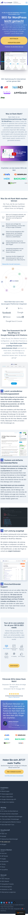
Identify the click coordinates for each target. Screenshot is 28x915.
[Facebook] (9, 903)
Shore (3, 867)
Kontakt (4, 836)
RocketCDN (5, 861)
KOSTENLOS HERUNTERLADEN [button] (14, 40)
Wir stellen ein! (6, 841)
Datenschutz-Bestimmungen (10, 839)
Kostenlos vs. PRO (7, 889)
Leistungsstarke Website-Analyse (11, 822)
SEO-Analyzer (6, 878)
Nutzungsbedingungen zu (7, 904)
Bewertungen (5, 791)
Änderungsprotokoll (7, 794)
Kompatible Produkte (8, 884)
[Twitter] (1, 903)
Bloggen (4, 844)
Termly (4, 864)
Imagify (4, 859)
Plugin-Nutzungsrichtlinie (7, 906)
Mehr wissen (14, 665)
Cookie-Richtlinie (19, 904)
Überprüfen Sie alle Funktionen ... (11, 264)
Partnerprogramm (7, 886)
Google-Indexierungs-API (9, 799)
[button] (14, 153)
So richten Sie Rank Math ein (10, 811)
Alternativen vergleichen (9, 892)
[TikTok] (14, 903)
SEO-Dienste (5, 881)
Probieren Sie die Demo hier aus (14, 46)
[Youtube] (7, 903)
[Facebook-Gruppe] (4, 903)
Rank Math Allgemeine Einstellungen (12, 816)
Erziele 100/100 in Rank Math (10, 814)
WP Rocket (5, 856)
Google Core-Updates (8, 802)
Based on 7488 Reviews (14, 697)
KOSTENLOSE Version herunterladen (14, 775)
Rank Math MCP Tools (8, 824)
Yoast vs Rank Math (7, 796)
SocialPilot (5, 869)
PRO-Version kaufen (14, 772)
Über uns (4, 833)
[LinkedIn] (12, 903)
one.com (4, 853)
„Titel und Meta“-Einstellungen (10, 819)
